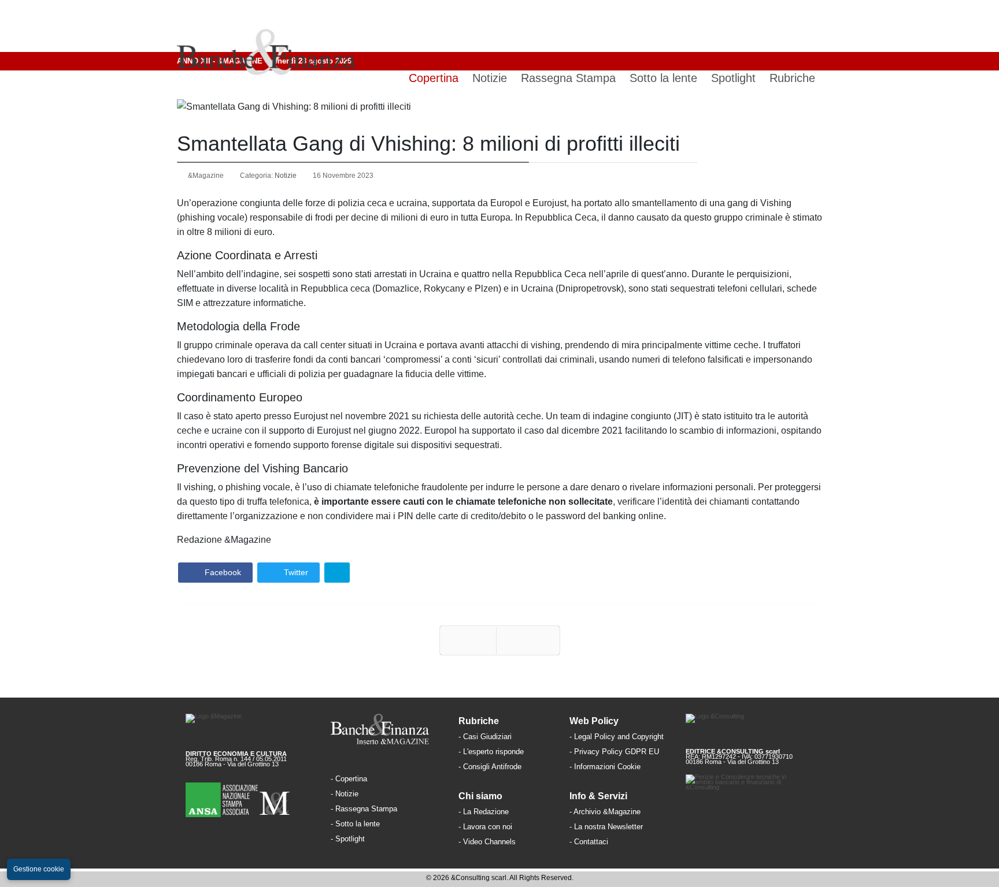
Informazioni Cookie (607, 766)
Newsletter (625, 826)
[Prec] (468, 640)
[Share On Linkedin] (337, 572)
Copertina (433, 78)
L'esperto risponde (493, 751)
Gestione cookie (38, 869)
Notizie (489, 78)
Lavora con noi (487, 826)
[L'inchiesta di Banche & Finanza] (366, 838)
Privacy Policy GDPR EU (616, 751)
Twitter (295, 572)
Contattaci (591, 841)
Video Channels (489, 841)
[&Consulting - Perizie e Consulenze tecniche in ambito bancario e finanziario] (749, 791)
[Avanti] (528, 640)
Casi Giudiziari (487, 736)
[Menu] (813, 26)
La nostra (591, 826)
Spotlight (733, 78)
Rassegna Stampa (568, 78)
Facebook (221, 572)
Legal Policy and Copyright (619, 736)
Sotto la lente (663, 78)
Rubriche (792, 78)
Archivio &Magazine (607, 811)
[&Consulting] (749, 727)
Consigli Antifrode (492, 766)
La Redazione (486, 811)
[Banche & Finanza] (386, 729)
